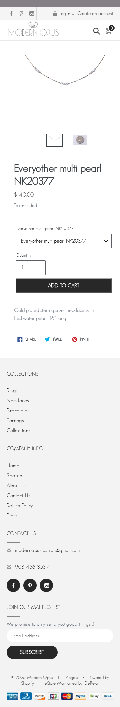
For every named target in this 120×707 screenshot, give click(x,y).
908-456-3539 (32, 567)
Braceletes (18, 411)
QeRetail (91, 683)
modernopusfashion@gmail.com (47, 550)
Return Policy (20, 506)
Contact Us (18, 496)
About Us (16, 486)
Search (14, 476)
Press (12, 516)
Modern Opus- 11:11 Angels (53, 677)
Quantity (24, 255)
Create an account (95, 13)
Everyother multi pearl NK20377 (45, 228)
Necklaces (18, 401)
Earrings (15, 421)
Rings (12, 391)
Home (13, 466)
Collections (18, 431)
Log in (65, 13)
